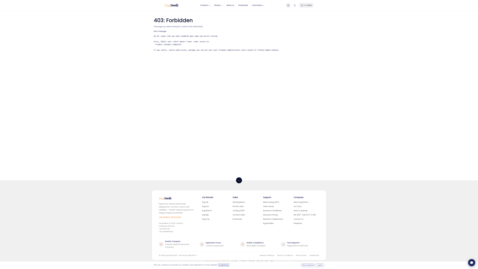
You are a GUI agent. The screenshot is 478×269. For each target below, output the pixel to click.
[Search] (288, 5)
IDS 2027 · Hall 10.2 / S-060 (305, 215)
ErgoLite (205, 206)
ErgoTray (206, 219)
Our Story (298, 206)
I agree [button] (319, 265)
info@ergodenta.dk (166, 226)
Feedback (298, 223)
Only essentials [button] (308, 265)
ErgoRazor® (207, 210)
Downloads (243, 5)
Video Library (268, 206)
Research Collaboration (273, 219)
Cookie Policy (224, 265)
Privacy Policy (301, 255)
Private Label (238, 206)
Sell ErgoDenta (239, 202)
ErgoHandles (268, 223)
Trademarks (314, 255)
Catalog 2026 (238, 210)
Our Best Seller (239, 215)
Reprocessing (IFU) (271, 202)
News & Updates (301, 210)
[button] (239, 180)
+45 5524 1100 (164, 229)
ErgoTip (205, 202)
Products (204, 5)
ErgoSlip (205, 215)
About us (230, 5)
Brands (217, 5)
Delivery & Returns (267, 255)
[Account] (294, 5)
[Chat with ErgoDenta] (471, 262)
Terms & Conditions (285, 255)
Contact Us (298, 219)
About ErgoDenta (301, 202)
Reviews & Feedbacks (272, 210)
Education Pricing (270, 215)
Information (257, 5)
